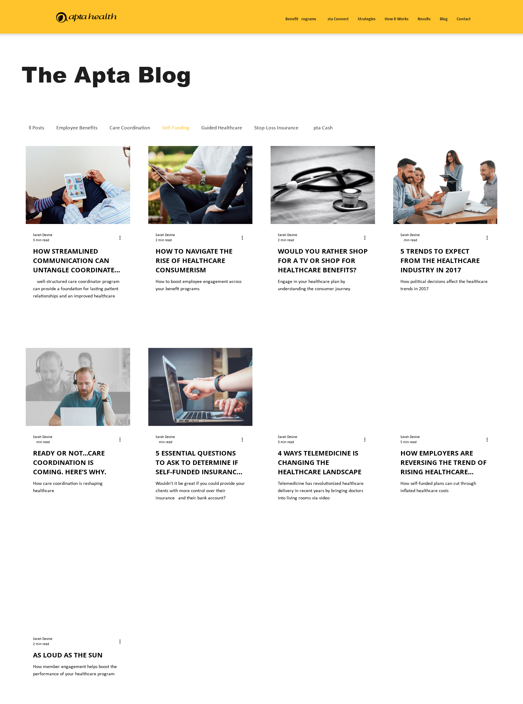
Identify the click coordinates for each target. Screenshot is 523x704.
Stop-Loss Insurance (276, 128)
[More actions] (122, 237)
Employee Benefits (76, 128)
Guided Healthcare (221, 128)
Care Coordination (130, 128)
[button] (301, 16)
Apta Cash (322, 128)
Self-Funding (175, 128)
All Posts (35, 128)
